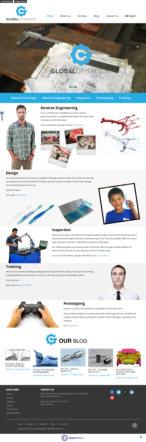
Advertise (11, 402)
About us (65, 15)
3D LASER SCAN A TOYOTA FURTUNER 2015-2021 (125, 371)
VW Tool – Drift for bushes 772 (70, 370)
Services (82, 15)
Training (125, 98)
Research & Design (24, 98)
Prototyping (104, 98)
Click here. (49, 404)
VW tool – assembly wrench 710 (97, 370)
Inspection (83, 98)
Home (50, 15)
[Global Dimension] (21, 13)
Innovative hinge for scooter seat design (14, 364)
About (9, 394)
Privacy (9, 405)
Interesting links (13, 413)
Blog (96, 15)
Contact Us (112, 15)
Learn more (78, 125)
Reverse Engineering (56, 98)
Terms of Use (12, 409)
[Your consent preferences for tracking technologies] (141, 437)
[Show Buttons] (2, 116)
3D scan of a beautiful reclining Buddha (43, 370)
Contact (10, 398)
